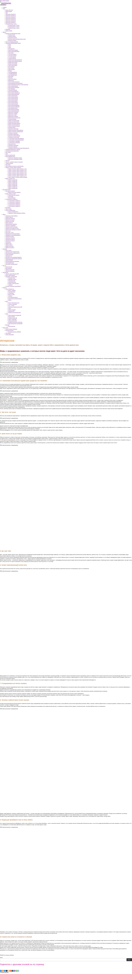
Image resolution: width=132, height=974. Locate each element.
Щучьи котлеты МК (12, 320)
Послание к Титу (12, 144)
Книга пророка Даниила (13, 94)
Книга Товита (11, 68)
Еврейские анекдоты (10, 218)
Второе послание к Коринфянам (15, 131)
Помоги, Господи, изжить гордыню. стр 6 (17, 174)
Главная (4, 7)
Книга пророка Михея (13, 102)
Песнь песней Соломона (13, 81)
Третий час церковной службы (15, 157)
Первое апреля (9, 244)
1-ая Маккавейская (12, 72)
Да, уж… (5, 265)
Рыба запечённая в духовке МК (15, 323)
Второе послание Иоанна (14, 124)
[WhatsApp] (16, 971)
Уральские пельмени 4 (11, 18)
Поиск (1, 957)
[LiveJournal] (12, 971)
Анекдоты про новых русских (12, 228)
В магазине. (8, 242)
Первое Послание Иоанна (14, 123)
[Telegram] (18, 971)
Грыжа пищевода (9, 254)
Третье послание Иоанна (14, 126)
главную (7, 955)
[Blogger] (8, 971)
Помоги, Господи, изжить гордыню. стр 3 (17, 170)
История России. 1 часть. (11, 23)
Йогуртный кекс (11, 326)
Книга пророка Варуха (13, 91)
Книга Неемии (11, 66)
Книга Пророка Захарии (13, 109)
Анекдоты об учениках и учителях (13, 229)
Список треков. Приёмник (11, 329)
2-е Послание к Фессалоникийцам (16, 139)
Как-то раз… (8, 231)
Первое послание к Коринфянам (15, 130)
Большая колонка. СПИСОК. (14, 331)
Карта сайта (5, 327)
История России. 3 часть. (14, 26)
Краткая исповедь (12, 40)
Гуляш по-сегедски (12, 304)
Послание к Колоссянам (13, 137)
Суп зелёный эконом (13, 297)
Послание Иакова (12, 119)
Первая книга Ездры (12, 62)
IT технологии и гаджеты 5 (14, 204)
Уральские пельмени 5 (11, 19)
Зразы (9, 308)
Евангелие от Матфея (13, 112)
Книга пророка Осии (12, 95)
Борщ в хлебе (11, 294)
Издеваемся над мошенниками (13, 233)
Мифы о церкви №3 (12, 179)
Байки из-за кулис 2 (10, 247)
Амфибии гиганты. (12, 279)
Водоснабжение (11, 197)
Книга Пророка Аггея (13, 108)
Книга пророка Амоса (13, 98)
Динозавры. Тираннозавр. (11, 276)
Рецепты (5, 287)
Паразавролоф (11, 280)
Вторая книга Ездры (12, 63)
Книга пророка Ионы (13, 101)
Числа (9, 47)
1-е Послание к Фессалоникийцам (16, 138)
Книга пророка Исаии (13, 86)
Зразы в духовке (12, 309)
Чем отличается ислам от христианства (14, 166)
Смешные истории (10, 236)
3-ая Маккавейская (12, 74)
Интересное (5, 272)
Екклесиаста (11, 80)
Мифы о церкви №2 (12, 181)
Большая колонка (9, 330)
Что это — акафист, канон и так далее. (14, 161)
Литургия (8, 160)
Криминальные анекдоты (11, 224)
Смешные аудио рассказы (11, 226)
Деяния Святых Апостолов (14, 117)
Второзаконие (11, 48)
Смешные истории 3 (10, 239)
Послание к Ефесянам (13, 134)
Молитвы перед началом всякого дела (17, 39)
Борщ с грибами (12, 290)
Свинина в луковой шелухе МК (15, 306)
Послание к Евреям (12, 146)
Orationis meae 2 (12, 36)
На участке (8, 207)
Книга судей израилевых (13, 51)
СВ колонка (8, 333)
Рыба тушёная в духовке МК (14, 315)
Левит (9, 45)
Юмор (4, 214)
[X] (6, 971)
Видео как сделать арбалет (14, 192)
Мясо (7, 301)
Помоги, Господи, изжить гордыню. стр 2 (17, 168)
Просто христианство (10, 155)
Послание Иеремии (12, 90)
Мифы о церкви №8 (12, 188)
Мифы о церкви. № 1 (10, 178)
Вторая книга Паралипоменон (15, 61)
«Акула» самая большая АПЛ (12, 273)
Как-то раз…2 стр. (10, 232)
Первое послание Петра (13, 120)
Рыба (7, 313)
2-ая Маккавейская (12, 73)
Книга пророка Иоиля (13, 97)
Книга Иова (10, 76)
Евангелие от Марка (12, 113)
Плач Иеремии (11, 88)
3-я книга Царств (12, 57)
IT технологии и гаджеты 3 (14, 202)
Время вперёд (9, 11)
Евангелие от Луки (12, 115)
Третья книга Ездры (12, 65)
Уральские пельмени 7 (11, 22)
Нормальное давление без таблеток (14, 258)
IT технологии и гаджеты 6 (14, 206)
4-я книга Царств (12, 58)
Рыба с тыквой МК (12, 319)
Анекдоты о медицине (10, 225)
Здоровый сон (9, 255)
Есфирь (10, 70)
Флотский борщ (11, 291)
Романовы (8, 29)
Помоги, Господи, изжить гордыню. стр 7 (17, 175)
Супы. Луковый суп (10, 289)
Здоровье (5, 248)
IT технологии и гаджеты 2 (14, 200)
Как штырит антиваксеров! (11, 264)
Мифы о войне (9, 30)
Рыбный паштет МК (12, 318)
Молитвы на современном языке (13, 33)
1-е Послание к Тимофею (14, 141)
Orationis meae (11, 34)
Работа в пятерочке (10, 269)
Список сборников (10, 334)
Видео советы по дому (11, 193)
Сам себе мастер (7, 189)
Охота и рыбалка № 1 (10, 210)
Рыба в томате (11, 316)
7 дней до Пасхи (9, 163)
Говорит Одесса (9, 217)
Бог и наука (8, 152)
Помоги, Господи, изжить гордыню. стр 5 (17, 173)
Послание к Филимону (13, 145)
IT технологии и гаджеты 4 (14, 203)
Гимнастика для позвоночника (12, 251)
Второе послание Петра (13, 121)
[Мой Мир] (5, 971)
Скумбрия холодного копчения (15, 322)
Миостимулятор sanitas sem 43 (13, 253)
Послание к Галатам (12, 132)
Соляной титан (11, 277)
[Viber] (14, 971)
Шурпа (9, 300)
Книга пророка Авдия (13, 99)
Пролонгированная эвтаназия (12, 261)
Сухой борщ (11, 293)
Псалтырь (10, 77)
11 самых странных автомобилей (13, 286)
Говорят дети (8, 243)
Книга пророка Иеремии (13, 87)
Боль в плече (8, 250)
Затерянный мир (12, 282)
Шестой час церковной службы (15, 159)
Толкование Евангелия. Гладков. (13, 149)
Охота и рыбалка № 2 (13, 211)
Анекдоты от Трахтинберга (12, 215)
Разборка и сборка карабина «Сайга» (16, 213)
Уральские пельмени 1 (11, 14)
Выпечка (7, 324)
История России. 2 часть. (14, 25)
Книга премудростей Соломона (15, 83)
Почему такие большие (13, 283)
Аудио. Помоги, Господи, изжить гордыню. (17, 177)
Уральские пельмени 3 (11, 16)
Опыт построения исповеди (12, 41)
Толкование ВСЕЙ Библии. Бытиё (13, 43)
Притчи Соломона (12, 79)
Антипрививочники (10, 262)
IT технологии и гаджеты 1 (11, 199)
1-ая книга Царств (12, 54)
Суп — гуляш (11, 305)
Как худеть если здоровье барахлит (14, 257)
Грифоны (10, 284)
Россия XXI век (9, 266)
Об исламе (8, 164)
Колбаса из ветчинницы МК (14, 312)
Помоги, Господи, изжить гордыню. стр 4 (17, 171)
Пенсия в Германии (10, 271)
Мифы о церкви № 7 (12, 186)
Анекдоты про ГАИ (10, 221)
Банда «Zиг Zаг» (9, 10)
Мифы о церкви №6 (12, 185)
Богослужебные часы (10, 156)
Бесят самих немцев (10, 275)
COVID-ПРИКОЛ (9, 260)
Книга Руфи (11, 52)
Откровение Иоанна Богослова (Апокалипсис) (18, 148)
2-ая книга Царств (12, 55)
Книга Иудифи (11, 69)
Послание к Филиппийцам (14, 135)
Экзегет (4, 32)
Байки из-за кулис (9, 246)
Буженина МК (11, 311)
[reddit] (10, 971)
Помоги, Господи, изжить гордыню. (13, 167)
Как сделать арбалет (10, 190)
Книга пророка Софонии (13, 106)
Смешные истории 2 (10, 237)
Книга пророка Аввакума (13, 105)
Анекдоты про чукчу (10, 219)
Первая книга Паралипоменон (15, 59)
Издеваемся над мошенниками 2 (13, 235)
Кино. (4, 8)
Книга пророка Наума (13, 103)
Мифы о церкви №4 (12, 182)
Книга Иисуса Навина (13, 50)
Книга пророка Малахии (13, 110)
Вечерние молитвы (12, 37)
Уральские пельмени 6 (11, 21)
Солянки (10, 295)
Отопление (10, 196)
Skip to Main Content (4, 0)
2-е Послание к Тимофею (14, 142)
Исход (9, 44)
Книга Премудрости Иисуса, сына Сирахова (18, 84)
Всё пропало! (9, 268)
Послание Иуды (11, 127)
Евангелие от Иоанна (13, 116)
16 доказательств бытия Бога (12, 150)
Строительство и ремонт (13, 195)
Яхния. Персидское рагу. (13, 302)
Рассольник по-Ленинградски (14, 298)
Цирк (7, 12)
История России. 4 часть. (14, 28)
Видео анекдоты (9, 222)
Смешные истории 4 (10, 240)
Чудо (7, 153)
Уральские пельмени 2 (11, 15)
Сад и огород (8, 208)
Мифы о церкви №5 (12, 184)
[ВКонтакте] (1, 971)
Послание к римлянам (13, 128)
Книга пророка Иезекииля (14, 92)
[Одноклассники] (3, 971)
